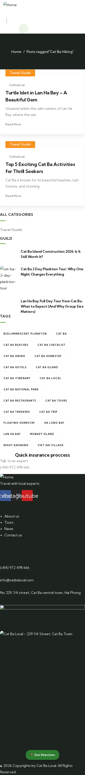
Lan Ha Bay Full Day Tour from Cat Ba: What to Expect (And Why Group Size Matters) (52, 306)
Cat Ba (61, 333)
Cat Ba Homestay (48, 356)
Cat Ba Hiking (14, 356)
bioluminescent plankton (25, 333)
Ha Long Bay (54, 422)
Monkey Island (42, 434)
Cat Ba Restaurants (19, 400)
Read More (13, 124)
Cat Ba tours (56, 400)
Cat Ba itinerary (17, 378)
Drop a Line (12, 561)
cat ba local (50, 378)
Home (16, 51)
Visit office (11, 586)
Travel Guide (20, 73)
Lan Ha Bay (12, 434)
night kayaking (16, 445)
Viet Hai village (51, 445)
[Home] (10, 4)
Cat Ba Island (47, 367)
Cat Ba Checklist (51, 344)
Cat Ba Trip (48, 411)
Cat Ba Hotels (15, 367)
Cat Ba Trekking (16, 411)
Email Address (15, 574)
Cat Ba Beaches (15, 344)
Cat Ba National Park (21, 389)
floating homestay (19, 422)
